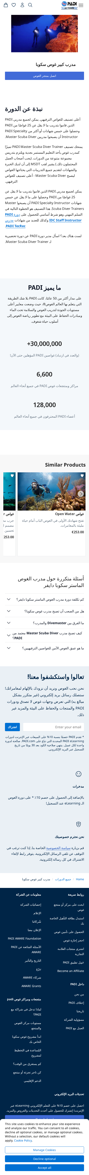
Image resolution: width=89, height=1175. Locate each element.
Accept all (44, 1168)
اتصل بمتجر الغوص (44, 76)
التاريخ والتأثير (33, 960)
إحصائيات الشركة (30, 904)
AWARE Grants (31, 986)
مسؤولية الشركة (74, 1020)
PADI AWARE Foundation (24, 938)
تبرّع (38, 969)
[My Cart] (5, 5)
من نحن (79, 994)
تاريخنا (80, 1011)
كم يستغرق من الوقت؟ (27, 1064)
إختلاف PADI (76, 1003)
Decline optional (44, 1159)
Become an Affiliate (70, 971)
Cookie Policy (23, 1140)
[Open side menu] (81, 5)
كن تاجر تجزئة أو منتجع (27, 1072)
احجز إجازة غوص (73, 940)
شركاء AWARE (32, 977)
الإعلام (37, 913)
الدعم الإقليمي (32, 1081)
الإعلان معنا (34, 930)
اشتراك (12, 727)
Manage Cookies (44, 1150)
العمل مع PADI (75, 1028)
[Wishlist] (13, 5)
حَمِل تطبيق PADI (73, 962)
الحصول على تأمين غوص (69, 932)
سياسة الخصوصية (58, 848)
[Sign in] (22, 6)
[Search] (30, 5)
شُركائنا (36, 921)
